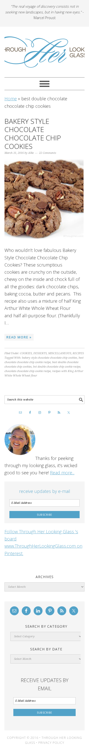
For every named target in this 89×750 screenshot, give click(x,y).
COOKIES (26, 353)
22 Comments (47, 153)
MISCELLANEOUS (59, 353)
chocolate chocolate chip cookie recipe (27, 371)
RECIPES (78, 353)
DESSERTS (40, 353)
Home (10, 99)
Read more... (62, 473)
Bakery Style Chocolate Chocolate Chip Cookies (32, 133)
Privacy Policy (51, 743)
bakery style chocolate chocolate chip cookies (49, 357)
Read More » (19, 337)
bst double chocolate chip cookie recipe (56, 366)
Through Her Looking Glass (44, 52)
